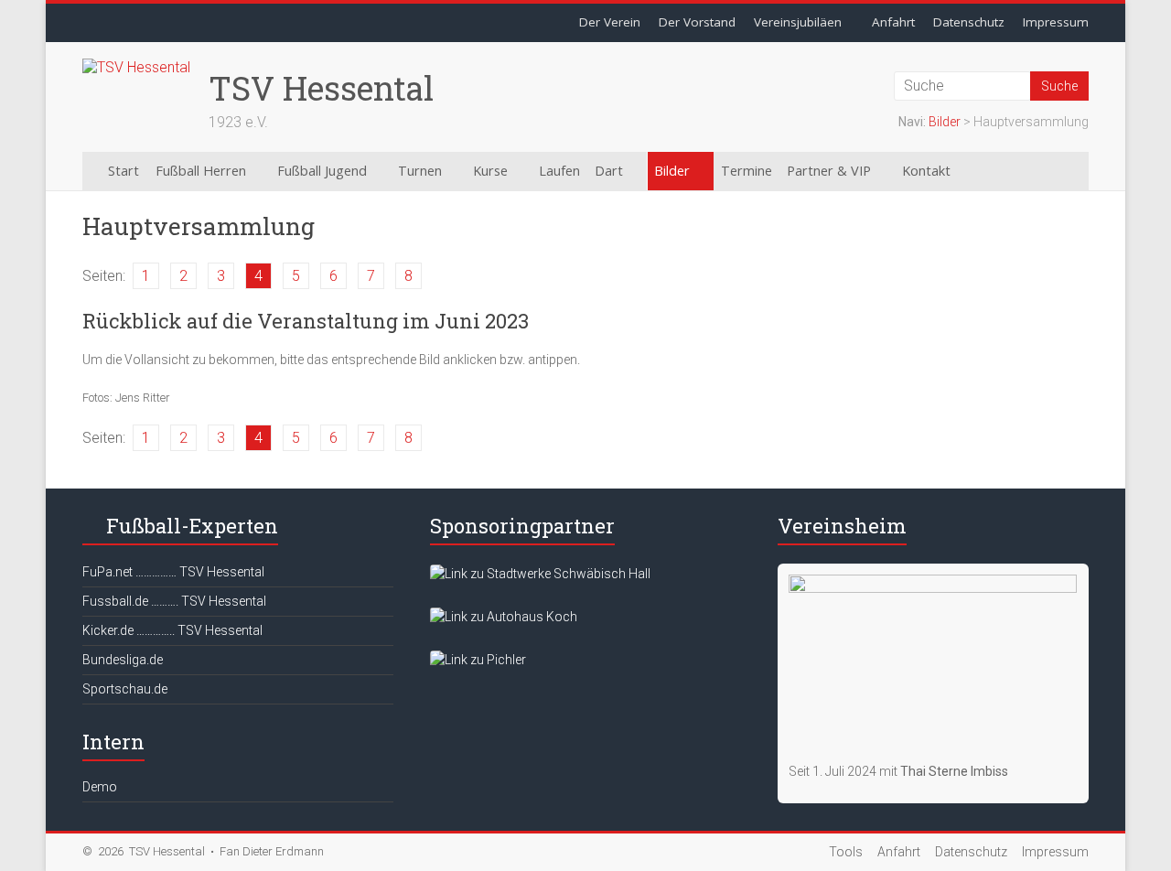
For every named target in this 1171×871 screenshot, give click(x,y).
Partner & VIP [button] (829, 170)
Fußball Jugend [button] (322, 170)
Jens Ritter (142, 397)
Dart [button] (609, 170)
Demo (99, 787)
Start (123, 170)
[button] (998, 171)
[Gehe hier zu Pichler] (478, 659)
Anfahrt (893, 22)
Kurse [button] (490, 170)
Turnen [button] (420, 170)
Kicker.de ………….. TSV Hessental (172, 630)
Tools (846, 851)
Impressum (1056, 22)
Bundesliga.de (122, 659)
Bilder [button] (672, 170)
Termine (746, 170)
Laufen (559, 170)
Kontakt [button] (926, 170)
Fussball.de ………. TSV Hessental (174, 601)
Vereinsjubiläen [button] (798, 22)
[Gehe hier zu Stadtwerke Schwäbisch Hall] (540, 573)
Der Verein (609, 22)
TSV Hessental (321, 88)
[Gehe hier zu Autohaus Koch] (503, 616)
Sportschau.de (124, 689)
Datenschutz (968, 22)
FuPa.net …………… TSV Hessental (173, 572)
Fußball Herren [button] (201, 170)
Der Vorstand (697, 22)
